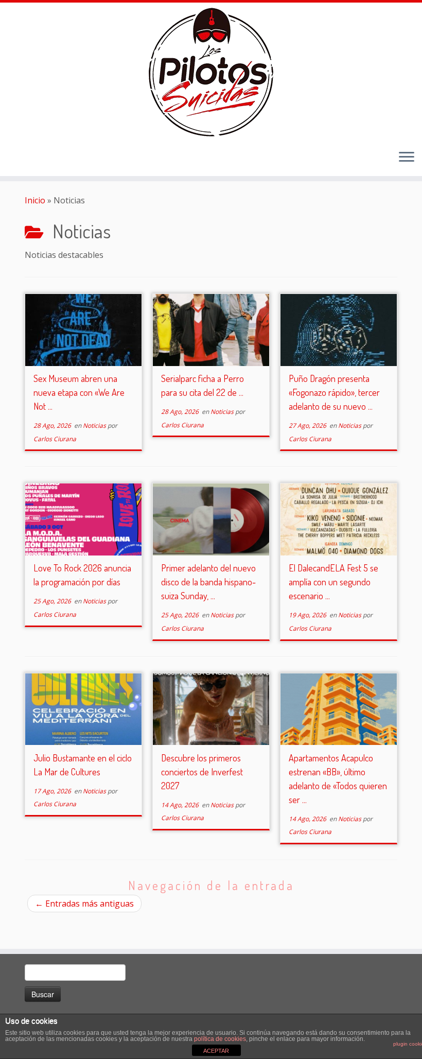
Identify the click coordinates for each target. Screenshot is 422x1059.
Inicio (35, 200)
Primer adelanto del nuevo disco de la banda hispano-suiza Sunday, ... (208, 581)
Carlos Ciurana (54, 439)
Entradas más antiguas (84, 903)
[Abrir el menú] (406, 157)
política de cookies (220, 1039)
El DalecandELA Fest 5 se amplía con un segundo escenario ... (333, 581)
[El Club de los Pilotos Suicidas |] (211, 72)
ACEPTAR (216, 1051)
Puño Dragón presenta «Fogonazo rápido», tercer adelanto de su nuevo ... (334, 392)
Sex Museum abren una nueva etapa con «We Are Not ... (79, 392)
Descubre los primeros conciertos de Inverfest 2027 (202, 771)
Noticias (95, 425)
